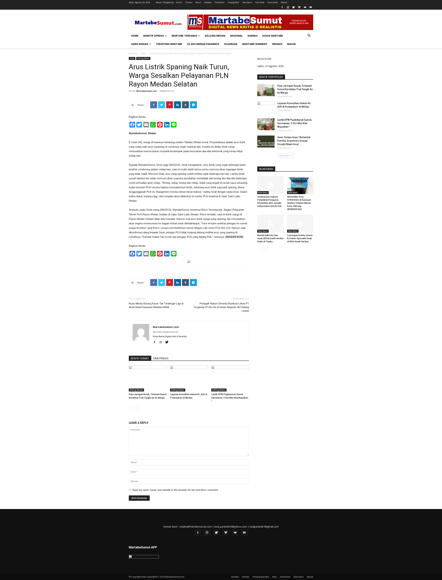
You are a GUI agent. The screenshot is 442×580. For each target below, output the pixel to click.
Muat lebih (284, 155)
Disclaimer (220, 2)
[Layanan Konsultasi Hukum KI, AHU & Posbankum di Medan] (189, 378)
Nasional (236, 35)
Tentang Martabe (260, 576)
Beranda (133, 53)
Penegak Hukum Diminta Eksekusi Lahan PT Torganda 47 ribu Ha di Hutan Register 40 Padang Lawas (221, 307)
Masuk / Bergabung (165, 2)
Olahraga (230, 44)
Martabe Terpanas (184, 35)
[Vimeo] (299, 7)
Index (143, 53)
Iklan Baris (247, 2)
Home (179, 2)
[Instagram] (287, 7)
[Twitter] (293, 7)
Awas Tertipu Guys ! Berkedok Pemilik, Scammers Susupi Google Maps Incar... (293, 141)
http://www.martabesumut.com (165, 332)
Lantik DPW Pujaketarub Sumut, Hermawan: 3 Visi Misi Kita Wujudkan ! (229, 397)
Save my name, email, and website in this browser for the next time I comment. (175, 489)
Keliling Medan (215, 35)
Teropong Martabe (169, 44)
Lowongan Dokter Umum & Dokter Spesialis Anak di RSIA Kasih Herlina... (300, 238)
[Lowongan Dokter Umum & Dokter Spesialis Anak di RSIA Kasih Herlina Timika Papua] (300, 224)
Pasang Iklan (233, 2)
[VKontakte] (305, 7)
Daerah (252, 35)
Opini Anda (273, 2)
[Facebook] (282, 7)
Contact (188, 2)
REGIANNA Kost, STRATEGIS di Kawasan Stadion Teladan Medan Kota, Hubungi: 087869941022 (299, 202)
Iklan (274, 576)
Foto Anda (259, 2)
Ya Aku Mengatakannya (203, 44)
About (198, 2)
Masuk (284, 2)
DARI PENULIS (161, 358)
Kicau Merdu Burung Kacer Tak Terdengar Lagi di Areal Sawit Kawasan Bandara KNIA (156, 305)
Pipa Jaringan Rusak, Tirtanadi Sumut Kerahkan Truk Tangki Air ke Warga (295, 89)
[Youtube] (310, 7)
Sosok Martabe (272, 35)
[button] (309, 36)
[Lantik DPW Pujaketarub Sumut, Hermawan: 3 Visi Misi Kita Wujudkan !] (230, 378)
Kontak (245, 576)
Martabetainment (254, 44)
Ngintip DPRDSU (153, 35)
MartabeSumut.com (146, 91)
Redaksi (208, 2)
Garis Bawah (139, 44)
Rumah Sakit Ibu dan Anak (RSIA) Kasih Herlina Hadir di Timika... (270, 238)
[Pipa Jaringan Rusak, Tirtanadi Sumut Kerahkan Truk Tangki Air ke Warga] (147, 378)
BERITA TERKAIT (140, 358)
